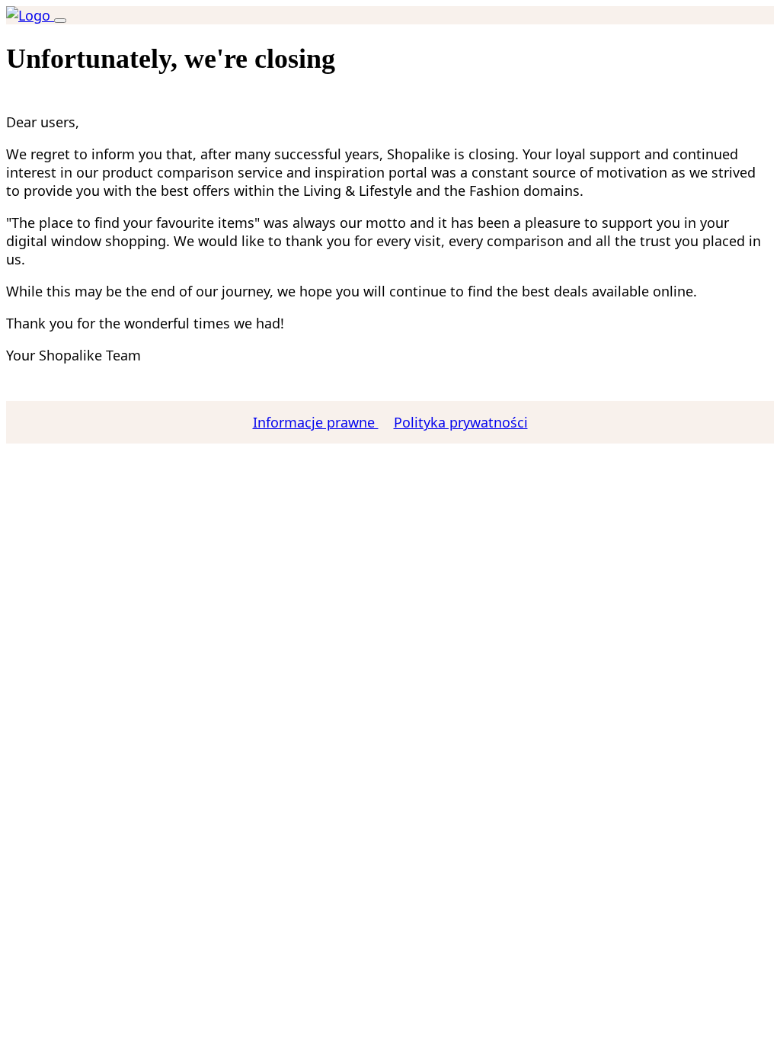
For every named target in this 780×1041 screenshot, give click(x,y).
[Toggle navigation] (60, 20)
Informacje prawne (316, 422)
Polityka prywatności (461, 422)
